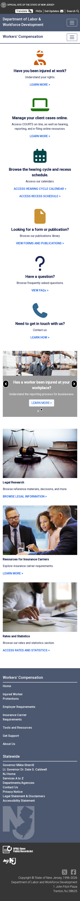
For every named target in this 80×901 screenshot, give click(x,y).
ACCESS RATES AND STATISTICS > (26, 650)
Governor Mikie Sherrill (18, 765)
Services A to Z (13, 778)
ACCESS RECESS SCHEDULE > (40, 196)
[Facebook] (73, 873)
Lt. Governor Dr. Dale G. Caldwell (25, 769)
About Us (9, 744)
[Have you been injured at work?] (40, 62)
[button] (6, 384)
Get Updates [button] (52, 11)
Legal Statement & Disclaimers (24, 796)
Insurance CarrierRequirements (15, 717)
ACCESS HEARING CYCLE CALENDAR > (40, 189)
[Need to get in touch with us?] (40, 315)
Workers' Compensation (23, 677)
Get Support (11, 736)
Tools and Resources (17, 727)
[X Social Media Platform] (64, 873)
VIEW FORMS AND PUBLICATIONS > (40, 243)
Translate (22, 11)
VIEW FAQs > (40, 290)
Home (7, 686)
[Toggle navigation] (72, 22)
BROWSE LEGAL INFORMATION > (25, 496)
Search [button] (71, 11)
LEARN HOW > (40, 337)
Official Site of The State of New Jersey (30, 5)
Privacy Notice (13, 791)
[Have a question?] (40, 268)
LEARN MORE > (40, 84)
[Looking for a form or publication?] (40, 221)
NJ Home (9, 774)
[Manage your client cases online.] (40, 109)
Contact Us (10, 787)
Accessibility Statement (19, 800)
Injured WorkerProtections (13, 696)
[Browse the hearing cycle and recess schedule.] (40, 161)
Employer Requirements (19, 707)
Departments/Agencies (18, 783)
